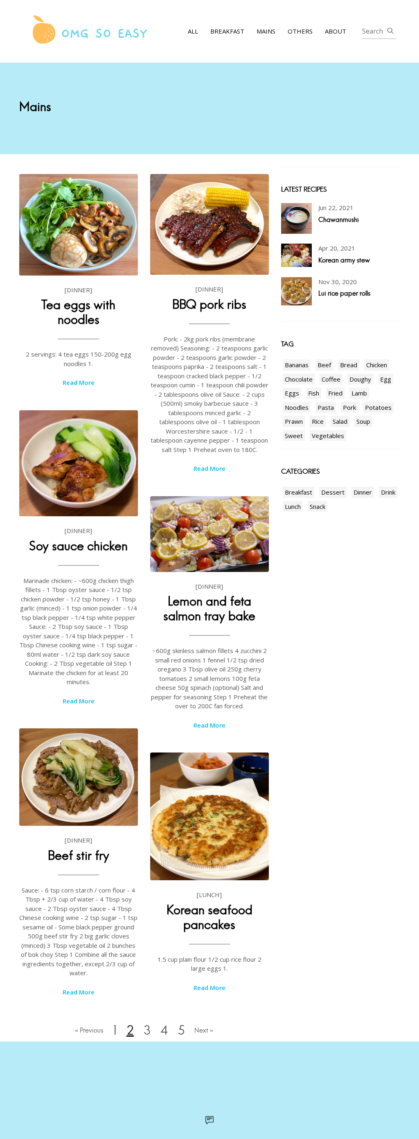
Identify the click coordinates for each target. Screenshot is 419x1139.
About (335, 31)
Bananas (297, 365)
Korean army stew (344, 260)
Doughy (360, 379)
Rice (318, 421)
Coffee (331, 379)
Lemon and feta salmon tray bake (209, 609)
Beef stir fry (78, 855)
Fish (313, 393)
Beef (324, 365)
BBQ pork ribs (209, 304)
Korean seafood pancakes (209, 917)
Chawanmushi (338, 220)
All (193, 31)
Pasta (326, 407)
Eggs (292, 393)
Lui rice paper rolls (344, 293)
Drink (388, 492)
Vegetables (328, 436)
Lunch (293, 506)
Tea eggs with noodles (78, 312)
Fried (335, 393)
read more (79, 382)
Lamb (359, 393)
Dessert (333, 492)
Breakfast (227, 31)
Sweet (294, 436)
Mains (266, 31)
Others (300, 31)
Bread (348, 365)
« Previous (89, 1030)
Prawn (294, 421)
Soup (363, 421)
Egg (385, 379)
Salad (340, 421)
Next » (203, 1030)
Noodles (297, 407)
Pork (349, 407)
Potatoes (378, 407)
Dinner (363, 492)
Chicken (376, 365)
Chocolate (299, 379)
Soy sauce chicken (78, 546)
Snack (317, 506)
